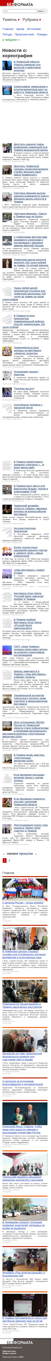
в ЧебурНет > (11, 39)
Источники (34, 29)
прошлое (26, 853)
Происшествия (24, 34)
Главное (8, 29)
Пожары (42, 34)
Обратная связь (9, 1351)
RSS (21, 1357)
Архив (20, 29)
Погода (7, 34)
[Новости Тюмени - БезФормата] (17, 3)
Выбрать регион (9, 1353)
